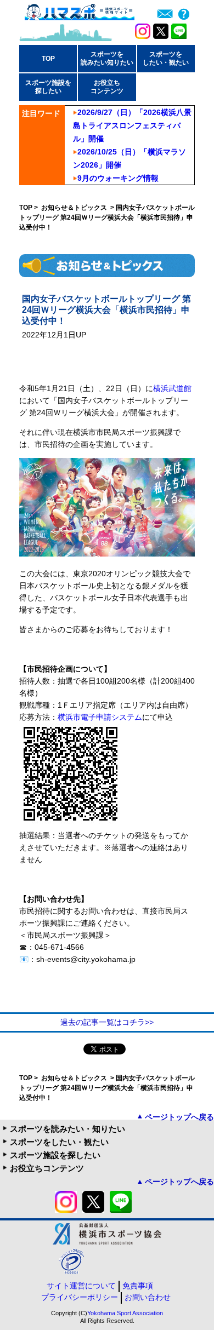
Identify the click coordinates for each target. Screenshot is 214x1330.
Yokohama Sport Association (125, 1313)
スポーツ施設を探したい (55, 1155)
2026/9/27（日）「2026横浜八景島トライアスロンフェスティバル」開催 (132, 125)
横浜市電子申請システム (100, 717)
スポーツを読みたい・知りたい (67, 1128)
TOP (48, 58)
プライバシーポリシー (79, 1297)
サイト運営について (81, 1285)
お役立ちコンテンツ (47, 1168)
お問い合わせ (148, 1297)
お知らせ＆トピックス (75, 207)
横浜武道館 (172, 388)
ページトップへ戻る (179, 1117)
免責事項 (137, 1285)
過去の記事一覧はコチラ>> (107, 1022)
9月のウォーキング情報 (118, 178)
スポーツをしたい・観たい (59, 1141)
